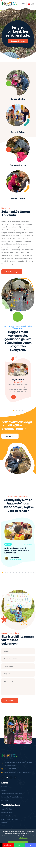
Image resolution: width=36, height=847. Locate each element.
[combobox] (18, 674)
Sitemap (4, 823)
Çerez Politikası (6, 816)
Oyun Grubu (18, 379)
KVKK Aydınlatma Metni (9, 819)
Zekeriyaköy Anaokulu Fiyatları (11, 794)
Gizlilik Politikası (6, 809)
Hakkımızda (5, 787)
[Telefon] (30, 845)
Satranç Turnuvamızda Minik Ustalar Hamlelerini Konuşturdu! (16, 550)
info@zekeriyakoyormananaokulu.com (18, 772)
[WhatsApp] (19, 845)
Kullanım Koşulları (7, 812)
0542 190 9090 (10, 769)
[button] (16, 58)
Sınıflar (3, 790)
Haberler (8, 544)
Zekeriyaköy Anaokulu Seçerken (12, 797)
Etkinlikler (4, 800)
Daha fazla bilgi (23, 838)
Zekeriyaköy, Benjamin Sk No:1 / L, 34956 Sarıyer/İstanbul (18, 763)
